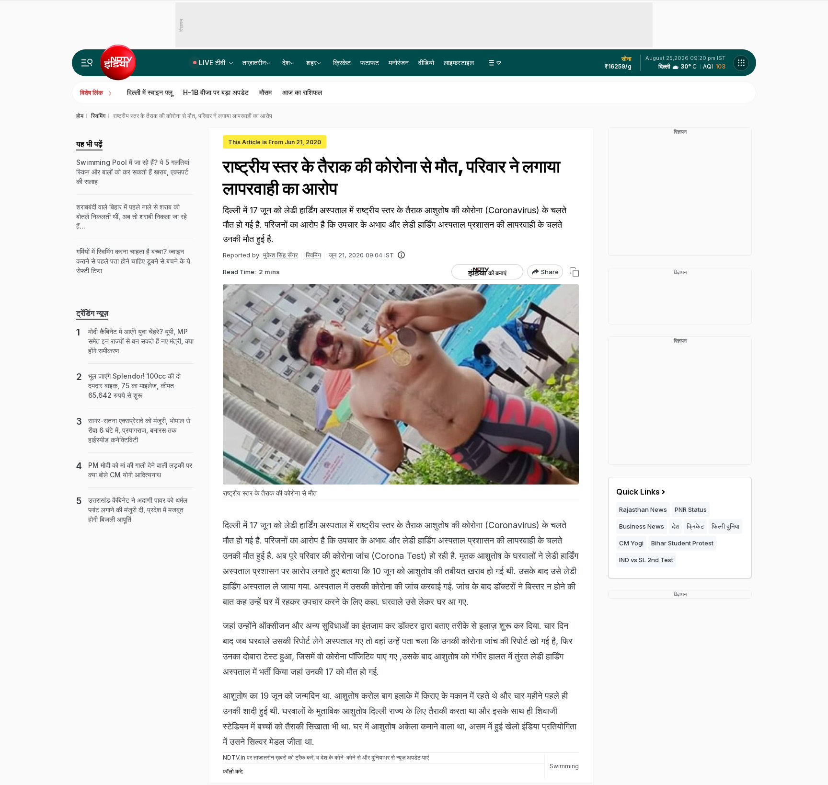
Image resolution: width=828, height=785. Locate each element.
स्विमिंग (313, 255)
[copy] (574, 272)
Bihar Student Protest (682, 543)
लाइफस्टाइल (459, 62)
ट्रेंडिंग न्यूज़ (92, 313)
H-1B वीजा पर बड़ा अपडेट (216, 92)
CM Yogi (631, 543)
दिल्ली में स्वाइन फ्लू (149, 92)
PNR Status (691, 509)
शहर (311, 62)
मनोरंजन (399, 62)
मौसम (265, 92)
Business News (641, 526)
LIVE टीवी (213, 62)
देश (286, 62)
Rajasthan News (643, 509)
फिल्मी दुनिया (725, 526)
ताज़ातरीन (254, 62)
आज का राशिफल (302, 92)
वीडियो (426, 62)
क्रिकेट (342, 62)
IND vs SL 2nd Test (646, 560)
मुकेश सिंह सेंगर (280, 255)
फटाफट (369, 62)
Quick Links (638, 491)
